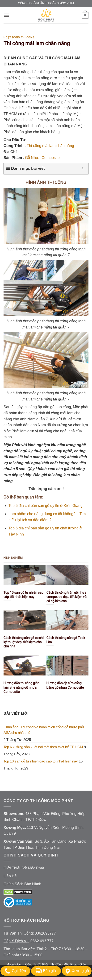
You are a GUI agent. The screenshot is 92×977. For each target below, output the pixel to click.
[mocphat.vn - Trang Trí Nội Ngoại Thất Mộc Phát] (46, 15)
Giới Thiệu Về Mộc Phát (24, 868)
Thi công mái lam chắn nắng (50, 146)
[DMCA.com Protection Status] (18, 892)
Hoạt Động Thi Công (19, 37)
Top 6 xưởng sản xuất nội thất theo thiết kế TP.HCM (43, 747)
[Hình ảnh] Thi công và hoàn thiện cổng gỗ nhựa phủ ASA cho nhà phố (44, 730)
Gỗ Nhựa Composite (42, 158)
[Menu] (6, 15)
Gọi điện (19, 971)
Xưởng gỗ (80, 971)
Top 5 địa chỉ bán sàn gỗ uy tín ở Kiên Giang (45, 506)
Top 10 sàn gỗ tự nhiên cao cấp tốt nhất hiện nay (41, 761)
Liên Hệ (10, 876)
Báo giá (49, 971)
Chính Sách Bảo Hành (22, 884)
